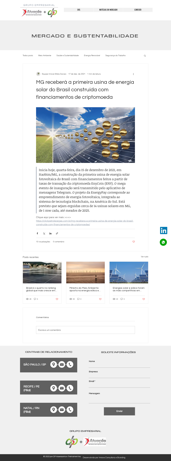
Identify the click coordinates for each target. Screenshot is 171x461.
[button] (145, 55)
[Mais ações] (133, 73)
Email (91, 381)
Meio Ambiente (44, 55)
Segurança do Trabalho (115, 55)
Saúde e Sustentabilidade (68, 55)
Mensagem (94, 393)
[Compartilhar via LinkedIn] (50, 233)
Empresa (93, 372)
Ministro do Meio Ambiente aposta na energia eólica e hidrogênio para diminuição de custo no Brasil (84, 289)
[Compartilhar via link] (57, 233)
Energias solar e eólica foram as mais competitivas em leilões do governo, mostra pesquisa (129, 289)
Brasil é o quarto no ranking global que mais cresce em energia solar (41, 289)
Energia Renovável (92, 55)
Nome (92, 361)
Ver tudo (144, 256)
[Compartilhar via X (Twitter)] (44, 233)
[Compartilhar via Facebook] (37, 233)
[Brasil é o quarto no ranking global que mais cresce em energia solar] (42, 272)
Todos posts (28, 55)
